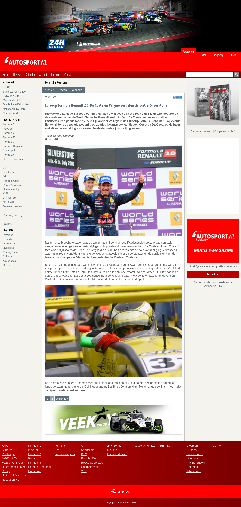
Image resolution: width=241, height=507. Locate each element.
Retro (203, 55)
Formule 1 (8, 124)
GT (5, 167)
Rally (233, 55)
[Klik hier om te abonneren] (213, 241)
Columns (8, 256)
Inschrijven (213, 274)
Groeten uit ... (10, 243)
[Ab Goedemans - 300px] (213, 102)
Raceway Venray (13, 215)
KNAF (6, 87)
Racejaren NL (11, 113)
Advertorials (10, 260)
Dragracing (218, 55)
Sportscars (9, 172)
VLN (5, 193)
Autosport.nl (188, 51)
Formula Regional (13, 146)
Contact (68, 75)
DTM (6, 176)
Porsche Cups (11, 180)
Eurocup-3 (9, 150)
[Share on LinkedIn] (180, 97)
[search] (236, 74)
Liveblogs (8, 247)
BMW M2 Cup (11, 95)
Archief (43, 75)
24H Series (9, 197)
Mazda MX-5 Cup (13, 100)
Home (6, 75)
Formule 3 (8, 141)
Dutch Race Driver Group (17, 104)
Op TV (6, 265)
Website (77, 89)
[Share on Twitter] (177, 97)
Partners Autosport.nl (202, 131)
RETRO (7, 223)
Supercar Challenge (14, 91)
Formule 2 (8, 132)
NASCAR (8, 201)
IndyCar (7, 128)
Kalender (30, 75)
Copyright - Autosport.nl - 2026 (120, 502)
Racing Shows (11, 252)
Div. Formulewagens (14, 158)
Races (63, 89)
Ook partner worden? (225, 131)
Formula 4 (8, 154)
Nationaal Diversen (14, 108)
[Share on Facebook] (174, 97)
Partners (55, 75)
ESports (7, 239)
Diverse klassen (12, 206)
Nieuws (17, 75)
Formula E (9, 137)
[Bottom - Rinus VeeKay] (113, 419)
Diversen (8, 234)
